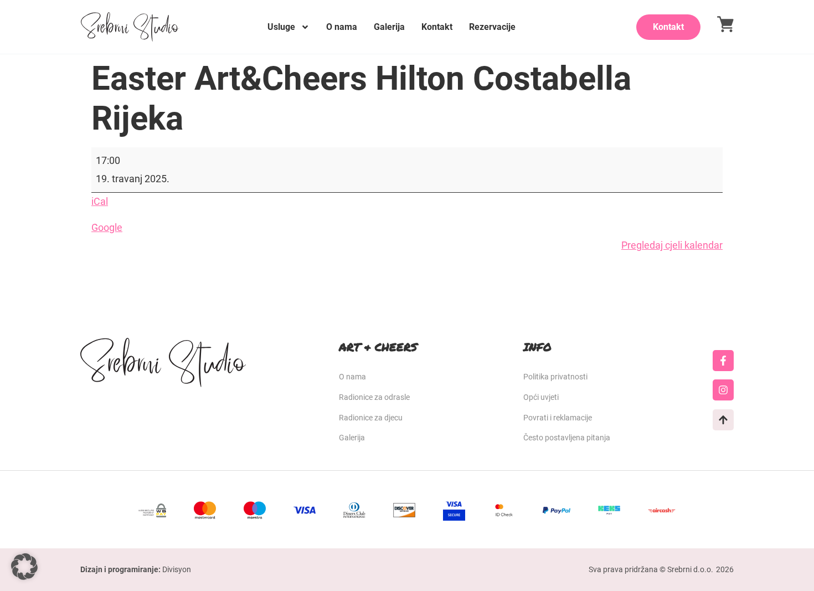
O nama (341, 27)
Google (106, 227)
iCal (99, 201)
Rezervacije (492, 27)
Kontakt (436, 27)
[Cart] (725, 24)
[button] (24, 566)
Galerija (389, 27)
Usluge (281, 27)
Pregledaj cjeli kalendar (672, 245)
